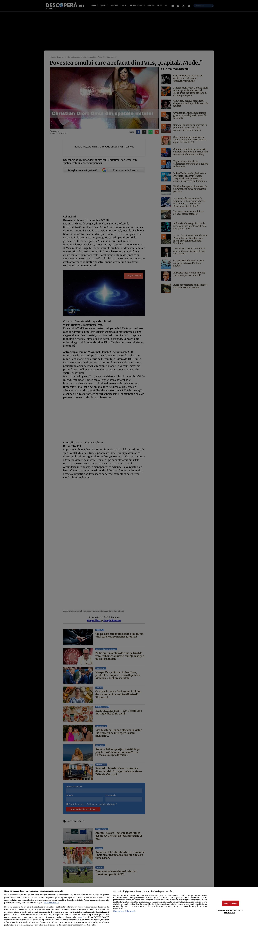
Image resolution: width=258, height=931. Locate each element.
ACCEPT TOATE (230, 903)
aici (80, 917)
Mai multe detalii (51, 902)
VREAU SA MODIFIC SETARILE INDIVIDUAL (229, 911)
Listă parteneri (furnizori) (124, 911)
